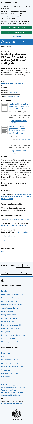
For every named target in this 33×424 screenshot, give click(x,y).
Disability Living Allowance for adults (14, 225)
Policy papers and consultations (12, 367)
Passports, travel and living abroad (13, 335)
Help (3, 385)
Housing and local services (10, 328)
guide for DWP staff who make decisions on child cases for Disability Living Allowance (16, 196)
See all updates (14, 92)
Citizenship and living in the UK (11, 305)
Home (3, 46)
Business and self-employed (11, 298)
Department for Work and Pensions (12, 83)
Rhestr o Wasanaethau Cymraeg (12, 392)
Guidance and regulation (9, 360)
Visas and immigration (8, 338)
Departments (5, 353)
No (28, 266)
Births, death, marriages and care (12, 294)
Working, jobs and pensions (10, 342)
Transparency (6, 370)
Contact (22, 387)
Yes (20, 266)
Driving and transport (8, 315)
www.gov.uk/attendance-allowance (16, 219)
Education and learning (9, 318)
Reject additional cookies (16, 32)
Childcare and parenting (9, 301)
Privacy (8, 385)
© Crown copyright (16, 420)
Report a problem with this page (16, 273)
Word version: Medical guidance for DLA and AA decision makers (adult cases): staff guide (18, 129)
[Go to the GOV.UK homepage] (8, 41)
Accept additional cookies (16, 27)
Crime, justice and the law (10, 308)
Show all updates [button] (23, 232)
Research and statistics (9, 363)
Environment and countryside (11, 325)
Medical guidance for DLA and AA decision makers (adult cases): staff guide (20, 106)
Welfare (9, 46)
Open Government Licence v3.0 (12, 404)
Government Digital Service (10, 395)
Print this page (8, 241)
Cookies (16, 385)
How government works (9, 373)
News (3, 356)
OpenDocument (24, 140)
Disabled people (7, 311)
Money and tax (6, 332)
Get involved (5, 377)
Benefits (4, 291)
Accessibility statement (9, 387)
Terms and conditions (8, 390)
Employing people (7, 322)
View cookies (16, 36)
